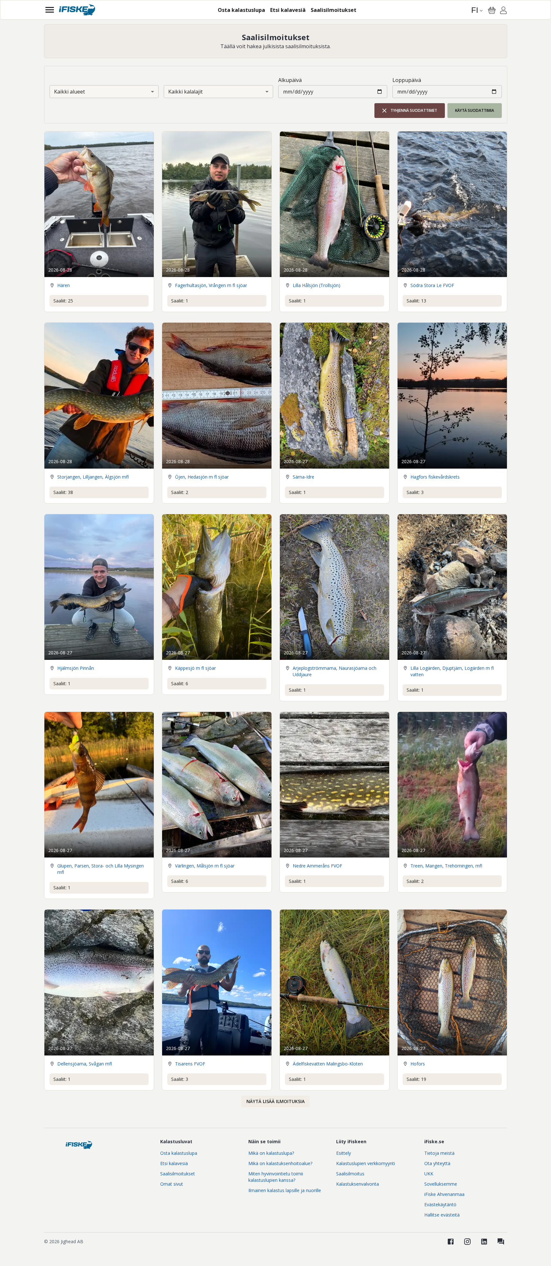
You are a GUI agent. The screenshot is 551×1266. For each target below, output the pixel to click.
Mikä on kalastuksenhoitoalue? (280, 1163)
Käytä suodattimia (474, 110)
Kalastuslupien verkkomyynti (365, 1163)
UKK (428, 1174)
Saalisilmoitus (350, 1174)
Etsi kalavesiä (174, 1163)
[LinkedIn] (484, 1241)
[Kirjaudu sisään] (503, 11)
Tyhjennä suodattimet (413, 110)
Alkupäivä (290, 80)
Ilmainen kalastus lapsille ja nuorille (284, 1190)
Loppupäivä (406, 80)
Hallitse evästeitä (442, 1215)
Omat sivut (171, 1184)
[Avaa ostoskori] (492, 10)
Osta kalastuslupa (178, 1153)
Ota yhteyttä (437, 1163)
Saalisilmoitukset (177, 1174)
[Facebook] (450, 1241)
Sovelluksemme (440, 1184)
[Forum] (500, 1241)
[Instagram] (467, 1241)
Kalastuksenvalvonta (357, 1184)
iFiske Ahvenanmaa (444, 1194)
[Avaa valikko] (49, 9)
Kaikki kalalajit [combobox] (185, 91)
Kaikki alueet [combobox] (69, 91)
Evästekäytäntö (440, 1204)
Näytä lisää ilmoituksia (275, 1101)
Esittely (343, 1153)
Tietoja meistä (439, 1153)
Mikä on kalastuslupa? (271, 1153)
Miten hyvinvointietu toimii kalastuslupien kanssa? (275, 1177)
